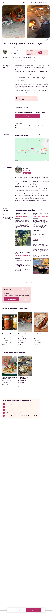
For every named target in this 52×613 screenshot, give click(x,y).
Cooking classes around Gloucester (14, 352)
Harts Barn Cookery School (14, 50)
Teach (36, 2)
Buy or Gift (34, 610)
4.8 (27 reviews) (21, 608)
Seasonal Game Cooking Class (40, 216)
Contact (41, 2)
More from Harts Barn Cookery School (15, 308)
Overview (18, 60)
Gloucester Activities (8, 40)
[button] (28, 21)
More (32, 60)
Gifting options (11, 299)
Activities (24, 2)
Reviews (23, 60)
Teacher (28, 60)
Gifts (31, 2)
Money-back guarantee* (11, 407)
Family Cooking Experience (21, 216)
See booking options (27, 116)
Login (46, 2)
